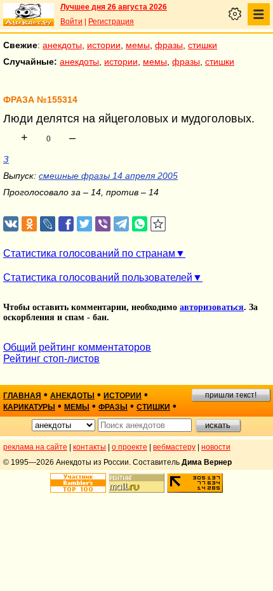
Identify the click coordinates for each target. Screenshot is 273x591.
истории (104, 45)
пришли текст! (230, 395)
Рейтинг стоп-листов (51, 358)
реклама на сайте (35, 447)
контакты (89, 447)
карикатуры (29, 407)
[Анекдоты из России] (28, 14)
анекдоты (62, 45)
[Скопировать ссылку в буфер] (158, 224)
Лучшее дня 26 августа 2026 (113, 7)
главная (22, 395)
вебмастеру (174, 447)
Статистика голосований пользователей (97, 277)
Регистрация (111, 21)
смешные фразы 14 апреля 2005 (108, 176)
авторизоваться (212, 307)
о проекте (129, 447)
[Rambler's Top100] (78, 483)
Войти (71, 21)
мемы (138, 45)
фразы (169, 45)
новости (215, 447)
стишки (202, 45)
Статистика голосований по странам (89, 253)
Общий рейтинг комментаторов (77, 347)
